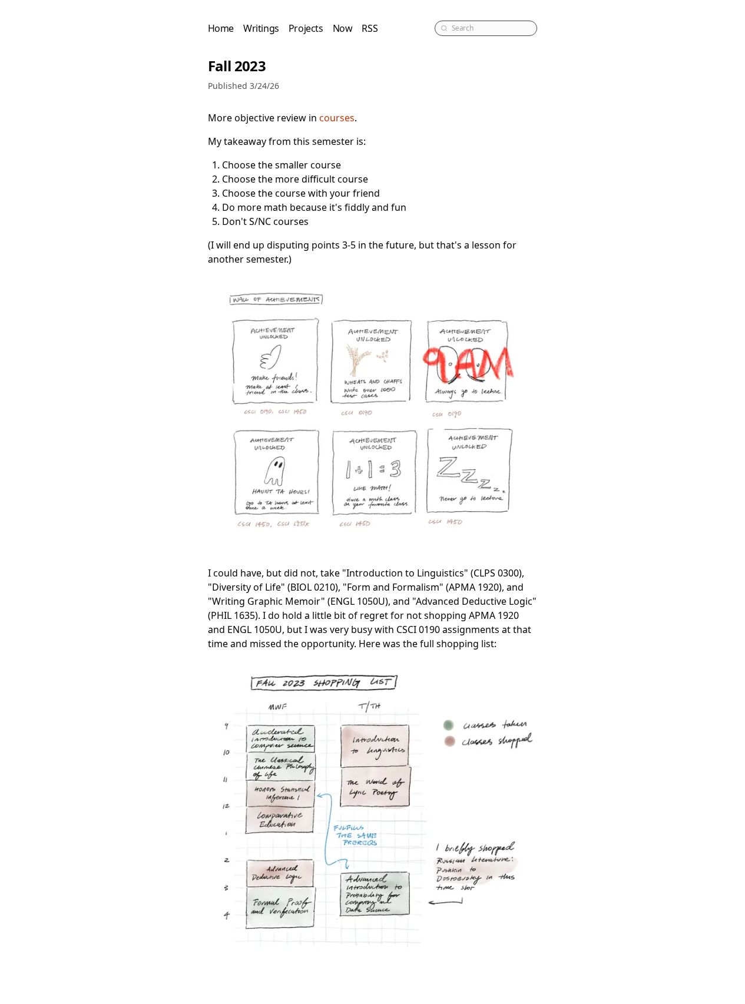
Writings (261, 28)
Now (343, 28)
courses (337, 117)
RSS (370, 28)
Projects (306, 28)
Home (221, 28)
